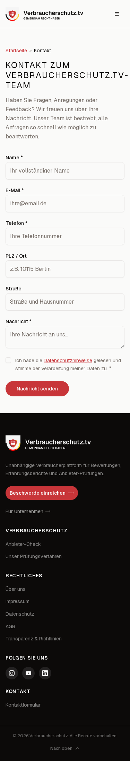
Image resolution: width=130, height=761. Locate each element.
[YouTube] (28, 673)
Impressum (17, 601)
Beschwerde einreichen (38, 493)
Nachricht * (19, 321)
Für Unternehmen (24, 511)
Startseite (16, 50)
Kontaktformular (23, 705)
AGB (10, 626)
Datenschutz (20, 614)
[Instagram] (12, 673)
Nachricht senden (37, 389)
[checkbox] (8, 360)
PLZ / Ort (16, 255)
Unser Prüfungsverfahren (34, 556)
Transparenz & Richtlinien (34, 639)
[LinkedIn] (45, 673)
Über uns (16, 589)
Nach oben (61, 748)
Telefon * (16, 223)
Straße (13, 288)
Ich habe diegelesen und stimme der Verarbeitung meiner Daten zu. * (68, 364)
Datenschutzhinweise (68, 360)
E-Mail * (15, 190)
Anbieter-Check (23, 544)
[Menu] (116, 14)
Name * (14, 157)
